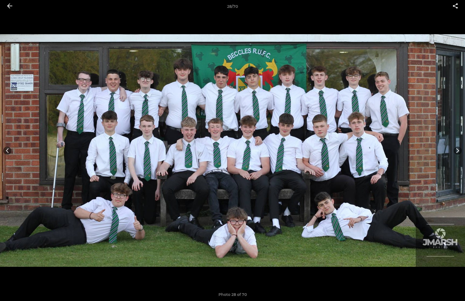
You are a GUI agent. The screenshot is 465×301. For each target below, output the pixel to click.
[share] (455, 6)
